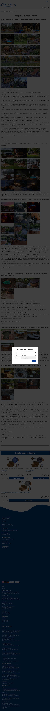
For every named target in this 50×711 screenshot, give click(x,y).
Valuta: (16, 358)
